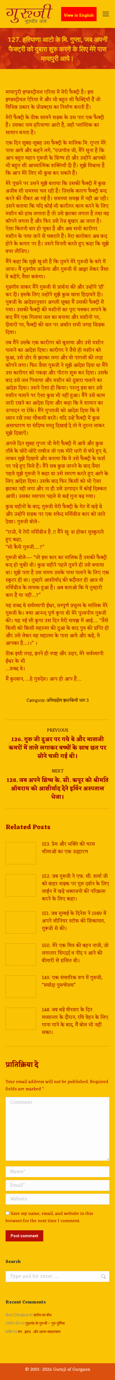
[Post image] (21, 853)
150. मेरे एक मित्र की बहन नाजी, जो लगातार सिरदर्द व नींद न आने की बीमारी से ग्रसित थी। (75, 953)
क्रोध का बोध (42, 1315)
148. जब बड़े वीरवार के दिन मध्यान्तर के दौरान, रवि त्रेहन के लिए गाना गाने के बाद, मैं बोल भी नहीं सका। (75, 1021)
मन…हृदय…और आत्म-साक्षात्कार (39, 1331)
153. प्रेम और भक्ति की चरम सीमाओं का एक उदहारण (68, 848)
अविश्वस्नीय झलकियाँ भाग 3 (67, 701)
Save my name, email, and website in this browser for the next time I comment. (49, 1217)
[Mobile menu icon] (105, 14)
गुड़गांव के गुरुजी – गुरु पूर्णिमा (45, 1323)
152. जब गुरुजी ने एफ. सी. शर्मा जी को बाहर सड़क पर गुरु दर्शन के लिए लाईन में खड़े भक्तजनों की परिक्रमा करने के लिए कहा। (75, 888)
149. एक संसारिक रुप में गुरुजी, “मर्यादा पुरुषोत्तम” (72, 981)
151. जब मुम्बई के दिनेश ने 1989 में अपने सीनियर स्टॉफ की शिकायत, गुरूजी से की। (74, 921)
